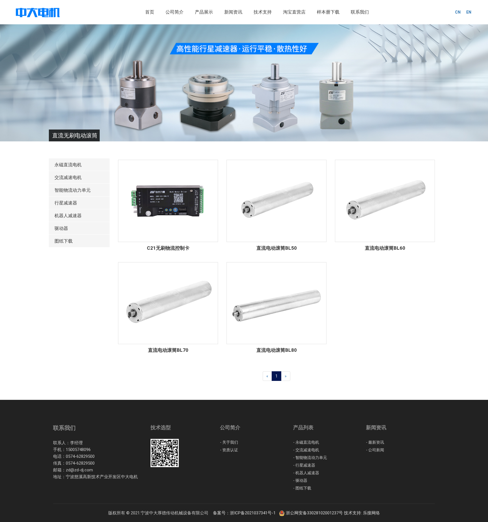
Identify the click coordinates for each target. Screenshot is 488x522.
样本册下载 (328, 12)
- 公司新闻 (375, 450)
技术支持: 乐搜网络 (362, 512)
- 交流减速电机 (306, 450)
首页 (149, 12)
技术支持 (263, 12)
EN (468, 12)
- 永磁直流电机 (306, 442)
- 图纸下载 (302, 488)
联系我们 (360, 12)
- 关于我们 (229, 442)
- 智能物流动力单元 (310, 457)
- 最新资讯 (375, 442)
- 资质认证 (229, 450)
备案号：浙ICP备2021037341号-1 (245, 512)
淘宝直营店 (294, 12)
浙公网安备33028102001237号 (314, 512)
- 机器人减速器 (306, 473)
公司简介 (174, 12)
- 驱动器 (300, 480)
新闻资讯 (233, 12)
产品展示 (204, 12)
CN (458, 12)
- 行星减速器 (304, 465)
